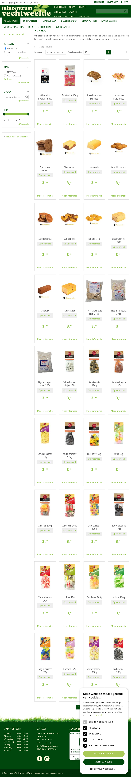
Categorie (9, 43)
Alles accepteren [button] (104, 753)
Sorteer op (38, 52)
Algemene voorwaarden (52, 773)
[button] (104, 769)
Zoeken (7, 91)
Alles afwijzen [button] (104, 761)
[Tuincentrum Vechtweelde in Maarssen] (26, 9)
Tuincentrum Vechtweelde (48, 733)
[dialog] (104, 731)
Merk (6, 67)
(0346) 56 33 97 (45, 742)
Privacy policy (34, 773)
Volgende (127, 52)
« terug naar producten (15, 34)
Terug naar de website (17, 136)
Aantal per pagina (75, 52)
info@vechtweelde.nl (48, 746)
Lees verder (98, 715)
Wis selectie (24, 58)
